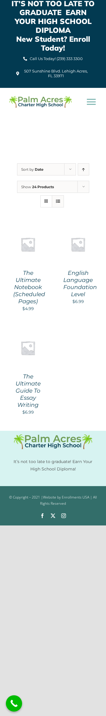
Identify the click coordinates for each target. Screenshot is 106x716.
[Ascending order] (83, 169)
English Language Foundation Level (80, 284)
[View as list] (58, 201)
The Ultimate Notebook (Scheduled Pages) (29, 287)
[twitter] (53, 515)
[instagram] (63, 515)
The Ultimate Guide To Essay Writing (28, 390)
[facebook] (42, 515)
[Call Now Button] (14, 703)
